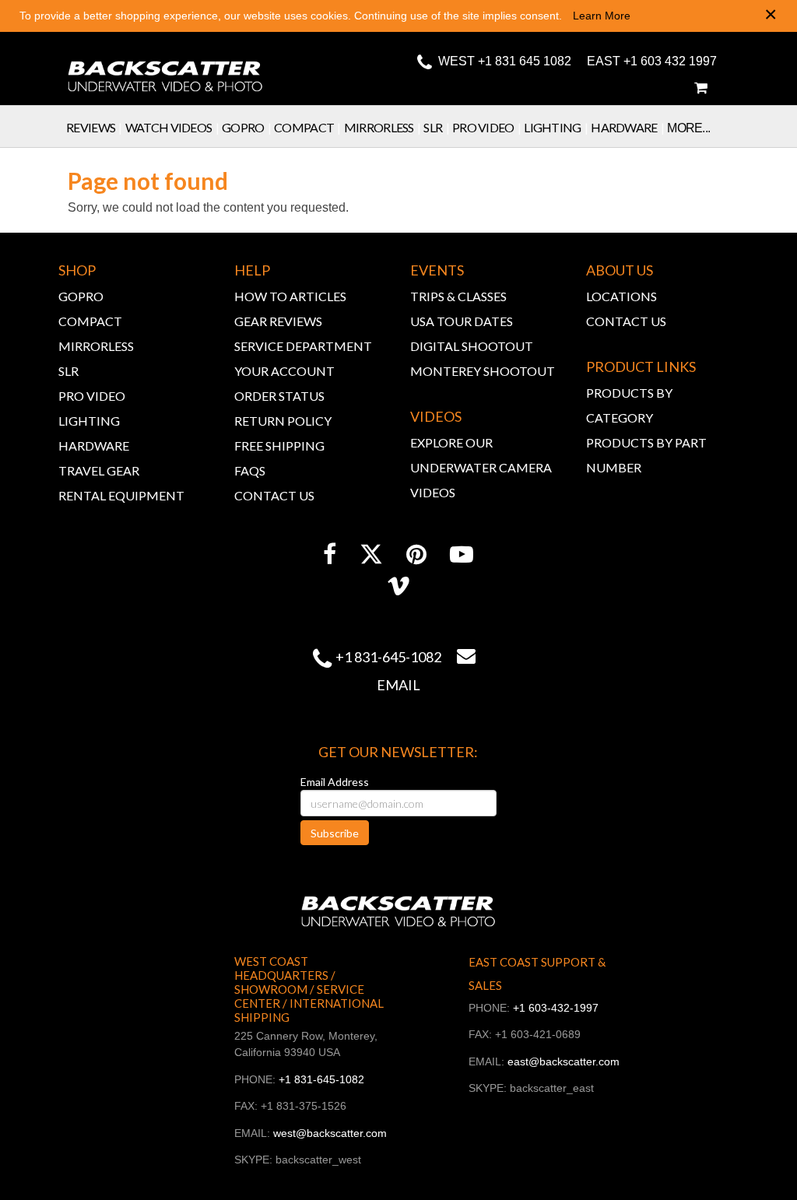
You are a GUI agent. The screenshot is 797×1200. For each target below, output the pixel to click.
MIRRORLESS (96, 346)
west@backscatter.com (330, 1133)
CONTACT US (274, 495)
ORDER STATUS (279, 395)
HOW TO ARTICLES (290, 296)
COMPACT (90, 321)
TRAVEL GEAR (98, 470)
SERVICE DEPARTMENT (303, 346)
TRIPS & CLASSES (458, 296)
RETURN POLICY (283, 420)
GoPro (246, 127)
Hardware (627, 127)
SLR (436, 127)
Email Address (334, 781)
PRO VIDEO (91, 395)
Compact (307, 127)
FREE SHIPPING (279, 445)
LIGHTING (89, 420)
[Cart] (700, 88)
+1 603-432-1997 (556, 1008)
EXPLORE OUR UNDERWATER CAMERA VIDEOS (481, 467)
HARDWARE (93, 445)
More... (688, 128)
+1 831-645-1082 (388, 656)
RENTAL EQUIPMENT (121, 495)
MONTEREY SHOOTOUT (482, 370)
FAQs (249, 470)
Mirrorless (382, 127)
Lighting (556, 127)
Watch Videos (172, 127)
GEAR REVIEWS (278, 321)
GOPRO (81, 296)
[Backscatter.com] (165, 66)
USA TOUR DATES (461, 321)
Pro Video (486, 127)
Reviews (94, 127)
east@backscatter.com (563, 1061)
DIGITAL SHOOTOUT (471, 346)
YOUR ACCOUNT (284, 370)
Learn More (601, 15)
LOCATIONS (621, 296)
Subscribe (335, 833)
